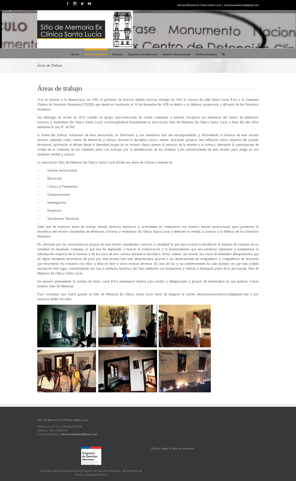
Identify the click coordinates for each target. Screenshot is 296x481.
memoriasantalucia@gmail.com (241, 5)
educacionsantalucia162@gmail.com (223, 294)
